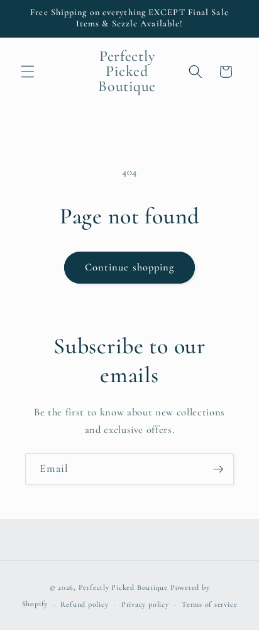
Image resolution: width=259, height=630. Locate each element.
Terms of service (209, 604)
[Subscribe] (218, 469)
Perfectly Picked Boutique (123, 587)
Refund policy (84, 604)
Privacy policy (145, 604)
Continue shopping (130, 267)
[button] (28, 71)
